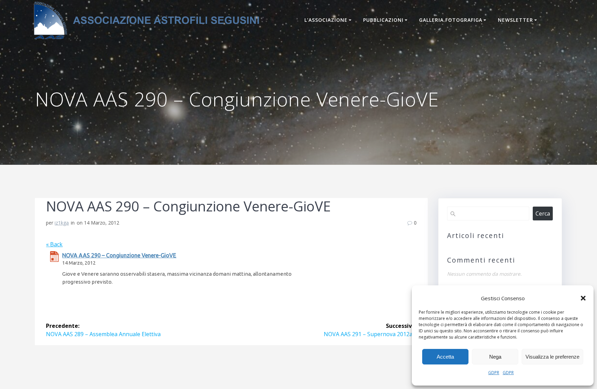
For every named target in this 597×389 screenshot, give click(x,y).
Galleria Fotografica (450, 20)
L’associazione (326, 20)
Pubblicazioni (383, 20)
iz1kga (62, 222)
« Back (54, 244)
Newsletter (515, 20)
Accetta (445, 357)
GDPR (493, 373)
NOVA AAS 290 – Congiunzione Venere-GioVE (119, 255)
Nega (495, 357)
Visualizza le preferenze (552, 357)
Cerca (543, 213)
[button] (583, 298)
